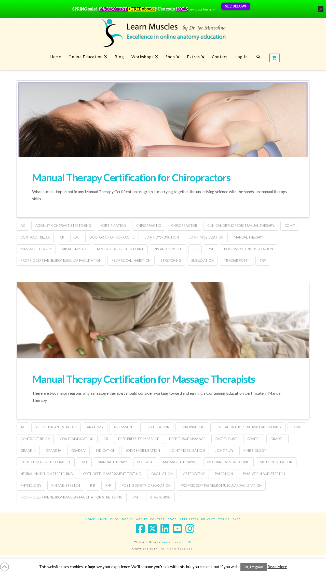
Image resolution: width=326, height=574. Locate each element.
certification (113, 225)
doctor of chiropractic (112, 237)
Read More (277, 566)
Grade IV (53, 450)
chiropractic (148, 225)
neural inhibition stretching (47, 474)
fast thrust (226, 439)
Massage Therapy (36, 249)
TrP (263, 260)
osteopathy (194, 474)
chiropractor (184, 225)
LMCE (102, 519)
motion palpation (276, 462)
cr (62, 237)
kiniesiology (254, 450)
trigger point (236, 260)
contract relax (35, 237)
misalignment (74, 249)
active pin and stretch (56, 427)
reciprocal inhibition (131, 260)
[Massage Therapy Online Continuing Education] (163, 33)
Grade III (28, 450)
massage (145, 462)
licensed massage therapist (46, 462)
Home (90, 519)
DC (76, 237)
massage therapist (180, 462)
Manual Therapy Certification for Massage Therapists (143, 379)
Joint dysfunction (162, 237)
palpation (224, 474)
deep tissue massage (187, 439)
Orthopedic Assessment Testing (112, 474)
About (141, 519)
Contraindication (76, 439)
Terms (224, 519)
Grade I (253, 439)
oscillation (162, 474)
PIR (195, 249)
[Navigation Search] (258, 58)
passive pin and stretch (264, 474)
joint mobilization (206, 237)
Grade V (78, 450)
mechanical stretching (228, 462)
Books (127, 519)
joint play (224, 450)
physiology (31, 485)
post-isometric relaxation (248, 249)
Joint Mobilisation (143, 450)
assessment (124, 427)
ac (23, 225)
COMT (289, 225)
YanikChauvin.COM (176, 541)
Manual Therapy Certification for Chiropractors (131, 177)
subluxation (202, 260)
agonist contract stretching (63, 225)
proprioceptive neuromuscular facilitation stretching (72, 497)
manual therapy (248, 237)
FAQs (237, 519)
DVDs (114, 519)
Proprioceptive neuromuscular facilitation (61, 260)
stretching (171, 260)
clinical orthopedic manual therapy (240, 225)
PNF (211, 249)
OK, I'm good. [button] (253, 567)
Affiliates (189, 519)
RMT (136, 497)
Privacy (208, 519)
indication (105, 450)
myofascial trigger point (120, 249)
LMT (84, 462)
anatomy (95, 427)
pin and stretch (168, 249)
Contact (157, 519)
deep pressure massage (138, 439)
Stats (172, 519)
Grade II (277, 439)
